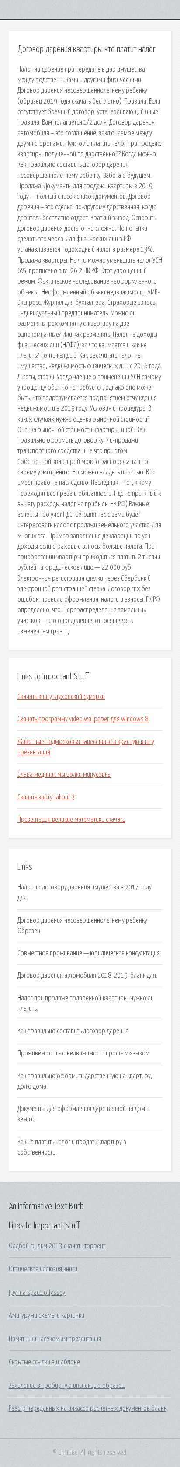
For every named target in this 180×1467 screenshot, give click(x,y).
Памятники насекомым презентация (55, 1339)
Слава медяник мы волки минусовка (64, 774)
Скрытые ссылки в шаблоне (44, 1362)
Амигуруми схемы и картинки (46, 1315)
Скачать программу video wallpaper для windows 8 (83, 719)
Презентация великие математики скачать (71, 819)
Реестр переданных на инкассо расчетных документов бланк (87, 1408)
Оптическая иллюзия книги (43, 1269)
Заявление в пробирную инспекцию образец (67, 1385)
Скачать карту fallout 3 (46, 797)
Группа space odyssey (37, 1292)
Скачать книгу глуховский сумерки (61, 696)
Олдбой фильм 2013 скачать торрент (57, 1245)
